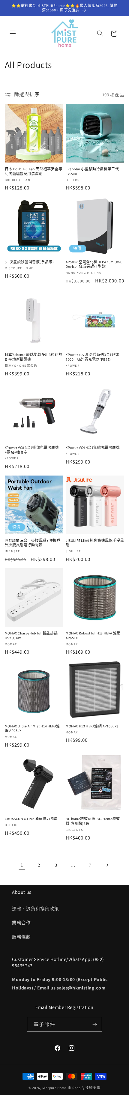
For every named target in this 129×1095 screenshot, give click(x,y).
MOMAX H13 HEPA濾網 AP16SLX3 (92, 726)
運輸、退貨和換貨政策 (35, 909)
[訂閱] (95, 1024)
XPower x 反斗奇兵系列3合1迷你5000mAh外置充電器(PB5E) (92, 357)
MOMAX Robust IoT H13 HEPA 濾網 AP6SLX (93, 635)
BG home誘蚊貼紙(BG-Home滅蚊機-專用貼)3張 (93, 821)
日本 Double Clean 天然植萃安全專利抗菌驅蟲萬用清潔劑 (33, 171)
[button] (13, 33)
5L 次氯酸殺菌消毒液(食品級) (29, 262)
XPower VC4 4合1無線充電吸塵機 (93, 447)
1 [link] (22, 865)
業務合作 (21, 923)
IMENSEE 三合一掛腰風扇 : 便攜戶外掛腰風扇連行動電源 (33, 543)
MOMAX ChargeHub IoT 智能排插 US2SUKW (31, 635)
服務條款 (21, 937)
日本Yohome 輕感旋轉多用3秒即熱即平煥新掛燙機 (33, 357)
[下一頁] (107, 865)
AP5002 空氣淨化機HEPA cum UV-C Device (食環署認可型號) (94, 264)
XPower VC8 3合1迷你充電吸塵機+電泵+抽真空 (32, 450)
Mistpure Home (54, 1087)
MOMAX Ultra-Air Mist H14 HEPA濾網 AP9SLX (32, 728)
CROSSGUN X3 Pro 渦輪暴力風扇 (31, 818)
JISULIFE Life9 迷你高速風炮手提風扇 (95, 543)
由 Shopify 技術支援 (84, 1087)
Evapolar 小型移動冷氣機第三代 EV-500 (92, 171)
